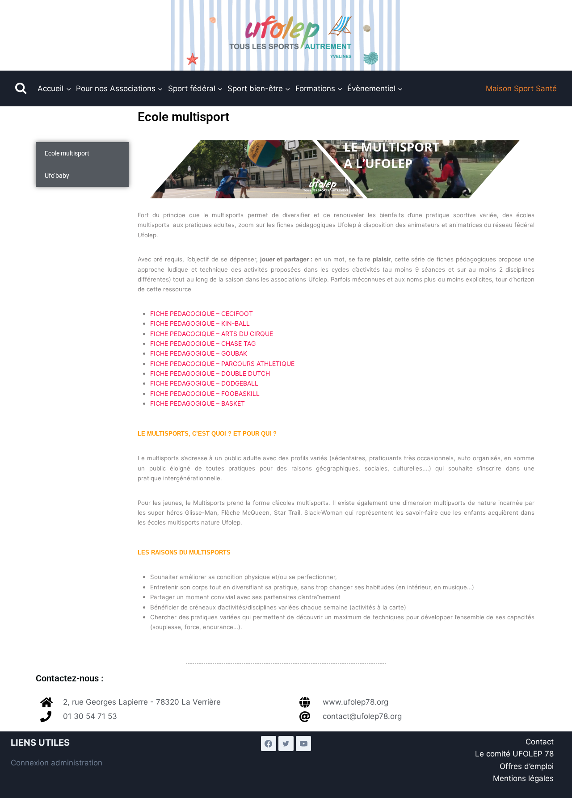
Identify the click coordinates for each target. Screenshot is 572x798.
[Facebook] (268, 743)
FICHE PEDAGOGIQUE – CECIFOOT (201, 313)
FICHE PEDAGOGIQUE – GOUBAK (198, 353)
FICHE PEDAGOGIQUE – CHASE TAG (203, 343)
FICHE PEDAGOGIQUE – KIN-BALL (200, 323)
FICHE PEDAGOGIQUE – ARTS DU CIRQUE (211, 333)
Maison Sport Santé (521, 88)
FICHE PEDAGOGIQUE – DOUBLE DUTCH (210, 373)
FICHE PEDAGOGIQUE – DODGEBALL (204, 383)
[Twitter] (286, 743)
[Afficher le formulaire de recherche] (21, 89)
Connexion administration (56, 762)
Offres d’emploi (527, 766)
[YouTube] (303, 743)
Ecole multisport (67, 153)
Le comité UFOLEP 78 (514, 753)
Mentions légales (523, 778)
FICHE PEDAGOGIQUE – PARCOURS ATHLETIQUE (222, 363)
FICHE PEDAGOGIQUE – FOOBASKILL (205, 393)
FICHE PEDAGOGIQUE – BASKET (197, 403)
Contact (540, 741)
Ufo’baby (57, 175)
